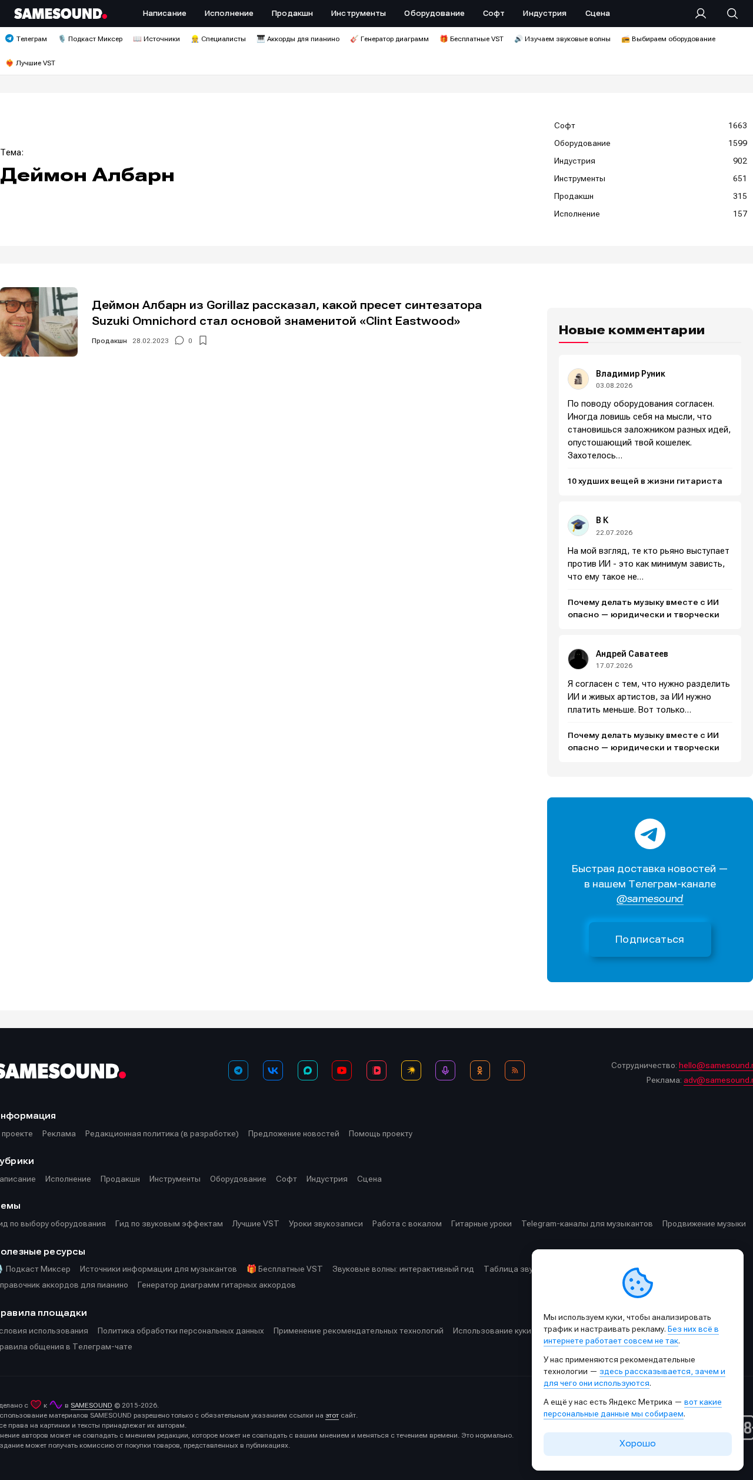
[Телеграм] (238, 1070)
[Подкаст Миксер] (445, 1070)
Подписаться (650, 939)
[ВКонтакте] (273, 1070)
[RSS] (515, 1070)
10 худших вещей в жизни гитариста (645, 481)
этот (332, 1415)
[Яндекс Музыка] (411, 1070)
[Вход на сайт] (704, 13)
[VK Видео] (376, 1070)
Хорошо (637, 1443)
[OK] (480, 1070)
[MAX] (308, 1070)
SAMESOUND (91, 1405)
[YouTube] (342, 1070)
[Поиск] (726, 13)
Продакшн (109, 341)
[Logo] (60, 13)
